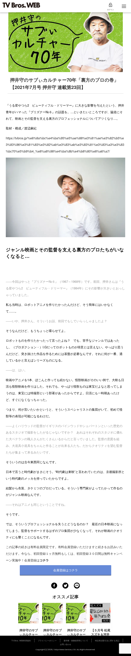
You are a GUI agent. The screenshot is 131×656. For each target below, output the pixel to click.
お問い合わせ (65, 644)
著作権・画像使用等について (76, 640)
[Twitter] (65, 586)
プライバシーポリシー (47, 640)
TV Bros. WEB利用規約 (21, 640)
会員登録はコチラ (65, 570)
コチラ (44, 560)
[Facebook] (54, 586)
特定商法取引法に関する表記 (107, 640)
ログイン (110, 9)
